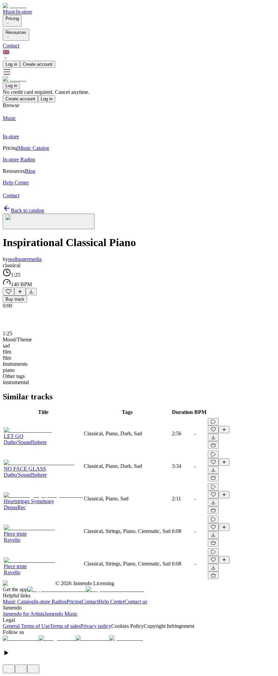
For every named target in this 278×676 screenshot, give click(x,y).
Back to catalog (27, 210)
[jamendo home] (14, 5)
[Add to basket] (213, 445)
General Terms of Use (26, 626)
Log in (11, 64)
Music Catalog (18, 601)
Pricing (12, 18)
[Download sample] (31, 291)
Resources (15, 32)
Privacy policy (95, 626)
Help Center (111, 601)
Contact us (135, 601)
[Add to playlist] (20, 291)
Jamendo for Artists (23, 614)
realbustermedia (25, 259)
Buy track (14, 299)
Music (9, 12)
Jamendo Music (61, 614)
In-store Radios (50, 601)
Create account (38, 64)
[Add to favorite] (8, 291)
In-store (24, 12)
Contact (11, 45)
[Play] (49, 221)
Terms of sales (65, 626)
